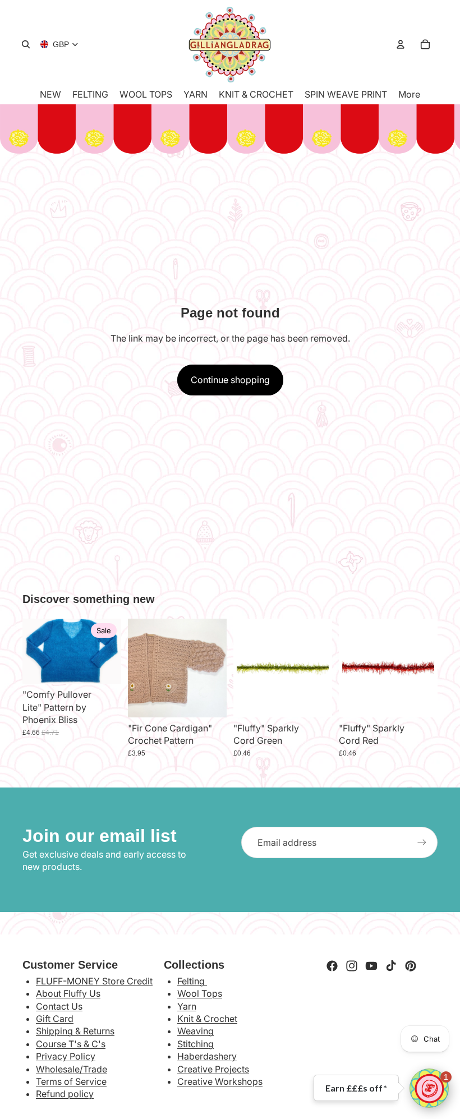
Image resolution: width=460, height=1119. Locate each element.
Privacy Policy (65, 1056)
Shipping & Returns (75, 1031)
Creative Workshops (220, 1081)
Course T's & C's (70, 1043)
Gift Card (54, 1018)
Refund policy (65, 1093)
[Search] (25, 44)
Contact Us (59, 1006)
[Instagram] (351, 966)
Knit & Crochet (207, 1018)
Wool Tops (199, 993)
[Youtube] (371, 966)
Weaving (195, 1031)
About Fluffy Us (68, 993)
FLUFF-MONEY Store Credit (94, 981)
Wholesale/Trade (71, 1069)
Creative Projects (213, 1069)
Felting (192, 981)
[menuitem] (409, 94)
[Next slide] (214, 668)
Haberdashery (207, 1056)
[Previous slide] (140, 668)
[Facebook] (332, 966)
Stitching (195, 1043)
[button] (429, 1088)
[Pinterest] (410, 966)
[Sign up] (422, 842)
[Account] (400, 44)
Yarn (186, 1006)
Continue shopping (230, 379)
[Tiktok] (391, 966)
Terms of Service (71, 1081)
